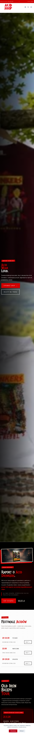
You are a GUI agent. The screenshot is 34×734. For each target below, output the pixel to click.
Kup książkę (9, 601)
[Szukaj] (28, 7)
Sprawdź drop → (11, 285)
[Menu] (31, 7)
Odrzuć (22, 731)
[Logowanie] (25, 7)
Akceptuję (13, 731)
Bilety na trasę (10, 292)
